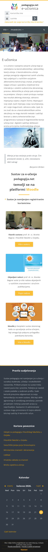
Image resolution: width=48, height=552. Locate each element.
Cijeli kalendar (10, 531)
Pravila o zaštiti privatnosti (31, 546)
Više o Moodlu (24, 342)
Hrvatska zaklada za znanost (16, 460)
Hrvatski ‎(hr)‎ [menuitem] (16, 29)
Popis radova (24, 293)
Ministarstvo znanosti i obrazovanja (19, 450)
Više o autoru (24, 244)
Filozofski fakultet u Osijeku (15, 440)
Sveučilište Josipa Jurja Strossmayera (19, 445)
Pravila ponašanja (14, 546)
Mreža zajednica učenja (14, 465)
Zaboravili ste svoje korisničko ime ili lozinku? (24, 22)
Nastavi (24, 549)
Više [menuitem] (5, 29)
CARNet (7, 455)
